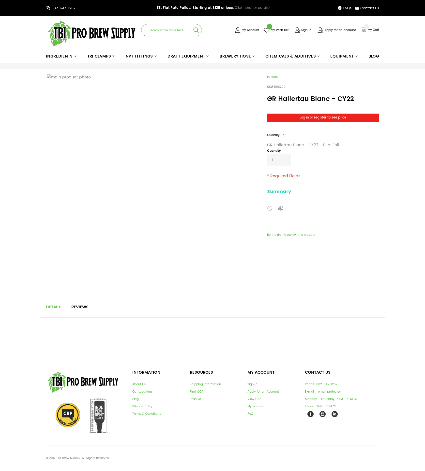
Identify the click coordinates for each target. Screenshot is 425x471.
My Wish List (279, 30)
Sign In (306, 30)
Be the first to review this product (291, 235)
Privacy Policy (142, 406)
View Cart (254, 399)
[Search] (196, 30)
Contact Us (369, 8)
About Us (139, 384)
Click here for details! (214, 8)
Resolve (195, 399)
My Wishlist (255, 406)
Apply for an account (340, 30)
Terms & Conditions (146, 414)
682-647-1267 (63, 8)
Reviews (80, 307)
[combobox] (171, 30)
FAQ (250, 414)
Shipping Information (205, 384)
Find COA (196, 391)
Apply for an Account (263, 391)
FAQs (347, 8)
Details (53, 307)
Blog (135, 399)
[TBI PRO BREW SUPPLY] (91, 20)
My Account (250, 30)
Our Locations (142, 391)
